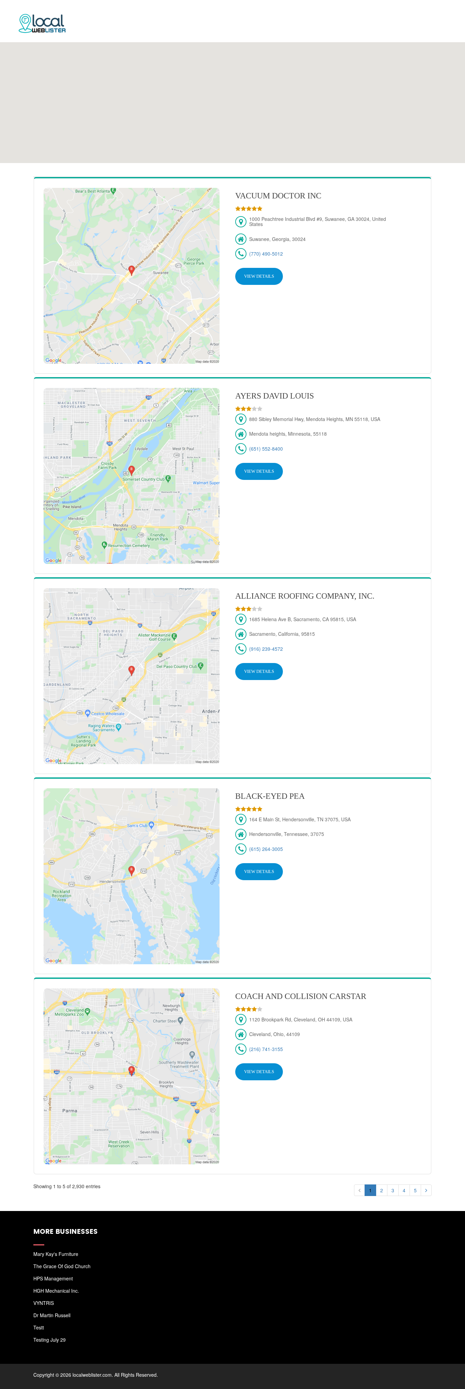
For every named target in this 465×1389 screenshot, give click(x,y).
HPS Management (53, 1278)
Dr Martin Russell (51, 1315)
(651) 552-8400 (266, 448)
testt (38, 1327)
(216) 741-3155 (266, 1049)
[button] (232, 99)
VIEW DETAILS (259, 276)
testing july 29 (49, 1339)
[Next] (426, 1190)
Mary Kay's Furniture (55, 1253)
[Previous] (359, 1190)
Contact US (434, 13)
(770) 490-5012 (266, 253)
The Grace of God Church (62, 1266)
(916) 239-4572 (266, 648)
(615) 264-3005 (266, 848)
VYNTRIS (43, 1302)
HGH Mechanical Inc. (56, 1290)
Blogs (399, 13)
